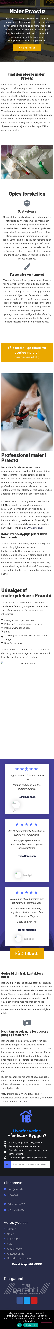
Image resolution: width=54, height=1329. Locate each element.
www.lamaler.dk (35, 527)
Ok (19, 1325)
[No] (46, 1320)
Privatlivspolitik (31, 1325)
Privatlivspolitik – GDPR (16, 1308)
